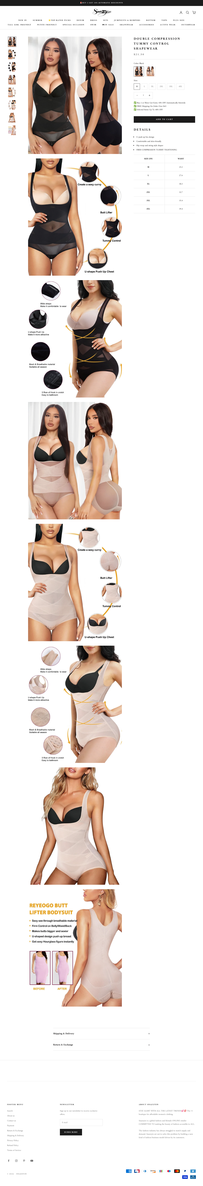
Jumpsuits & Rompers (127, 20)
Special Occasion (74, 25)
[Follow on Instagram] (16, 1160)
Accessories (146, 25)
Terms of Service (14, 1150)
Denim (80, 20)
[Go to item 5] (12, 92)
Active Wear (168, 25)
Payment (10, 1126)
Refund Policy (12, 1145)
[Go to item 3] (12, 67)
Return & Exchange (15, 1131)
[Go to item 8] (12, 130)
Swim (93, 25)
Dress (93, 20)
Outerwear (188, 25)
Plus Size (179, 20)
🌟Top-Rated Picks (59, 20)
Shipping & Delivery (15, 1136)
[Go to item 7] (12, 117)
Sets (105, 20)
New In (22, 20)
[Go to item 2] (12, 54)
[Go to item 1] (12, 42)
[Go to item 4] (12, 80)
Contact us (11, 1121)
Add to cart (164, 119)
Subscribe (71, 1132)
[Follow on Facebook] (8, 1160)
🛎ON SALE (108, 25)
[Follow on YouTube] (31, 1160)
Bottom (151, 20)
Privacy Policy (13, 1140)
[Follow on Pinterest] (24, 1160)
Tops (164, 20)
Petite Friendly (47, 25)
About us (11, 1116)
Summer (38, 20)
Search (10, 1111)
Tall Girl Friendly (19, 25)
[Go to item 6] (12, 105)
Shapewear (126, 25)
